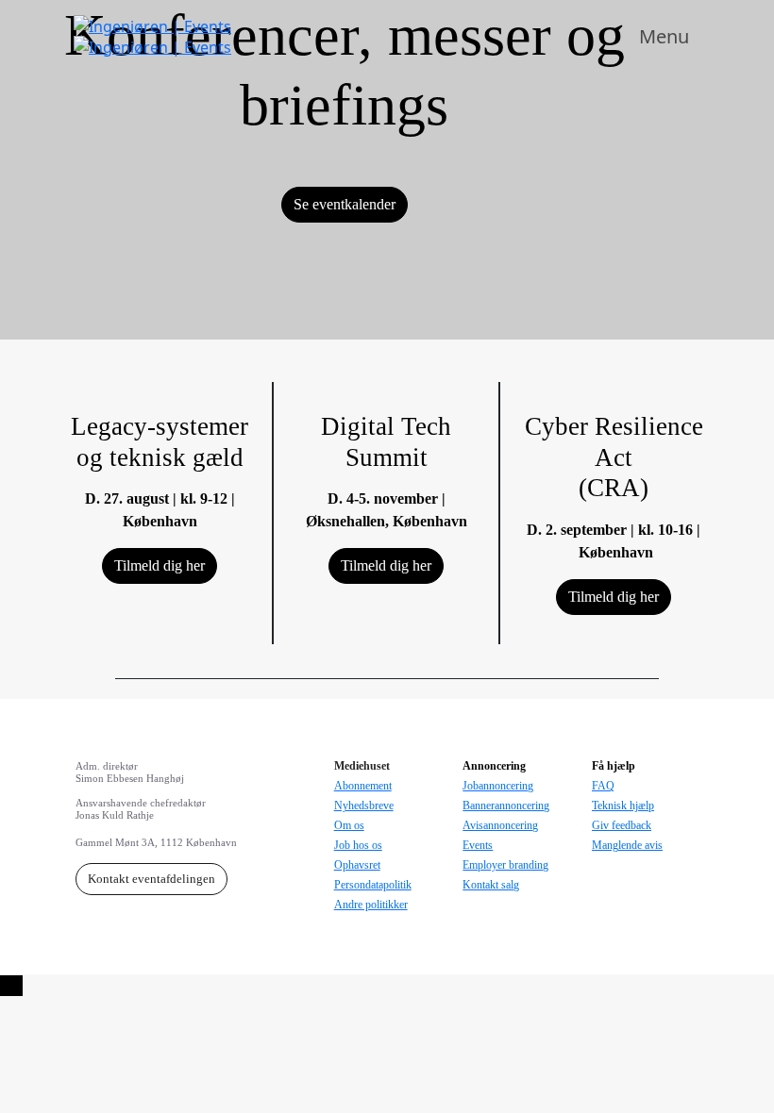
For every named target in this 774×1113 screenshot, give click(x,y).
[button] (344, 205)
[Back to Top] (11, 985)
